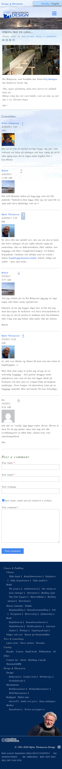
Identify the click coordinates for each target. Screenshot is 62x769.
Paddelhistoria (16, 626)
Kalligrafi (11, 697)
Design (9, 672)
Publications (45, 651)
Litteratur (50, 626)
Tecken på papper (33, 709)
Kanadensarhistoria (36, 622)
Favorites (40, 642)
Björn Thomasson (11, 214)
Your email (7, 474)
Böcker (10, 705)
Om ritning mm (49, 588)
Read (8, 617)
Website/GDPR (13, 663)
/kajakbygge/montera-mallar (22, 257)
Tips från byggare (18, 596)
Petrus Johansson (10, 123)
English (55, 3)
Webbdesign (46, 676)
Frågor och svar (14, 634)
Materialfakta (37, 596)
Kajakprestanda (53, 576)
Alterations (32, 592)
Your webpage (9, 486)
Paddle (28, 605)
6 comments (50, 36)
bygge (31, 36)
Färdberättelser (34, 626)
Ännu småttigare (47, 701)
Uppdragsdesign (39, 630)
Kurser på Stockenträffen (37, 634)
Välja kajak (14, 576)
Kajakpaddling (16, 609)
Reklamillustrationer (39, 688)
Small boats (31, 651)
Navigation (15, 613)
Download (24, 600)
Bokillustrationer (17, 688)
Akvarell (13, 701)
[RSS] (59, 747)
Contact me (12, 659)
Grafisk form (29, 676)
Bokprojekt (14, 676)
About (23, 659)
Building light (48, 592)
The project (15, 588)
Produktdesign (16, 680)
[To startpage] (19, 15)
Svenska (45, 3)
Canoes (19, 651)
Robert (5, 170)
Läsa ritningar (16, 592)
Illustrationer (12, 684)
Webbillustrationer (18, 692)
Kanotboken (15, 709)
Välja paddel (39, 580)
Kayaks (10, 651)
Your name (7, 462)
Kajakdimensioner (33, 576)
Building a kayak (37, 659)
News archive (27, 642)
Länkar (12, 630)
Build (9, 584)
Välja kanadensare (19, 580)
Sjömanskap (47, 613)
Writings (24, 630)
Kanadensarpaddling (37, 609)
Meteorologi (31, 613)
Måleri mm (23, 697)
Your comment (9, 507)
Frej (38, 36)
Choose (10, 572)
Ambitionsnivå (31, 588)
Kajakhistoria (15, 622)
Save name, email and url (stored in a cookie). (28, 500)
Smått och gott (28, 701)
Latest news (12, 642)
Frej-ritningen (50, 79)
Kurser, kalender (14, 605)
